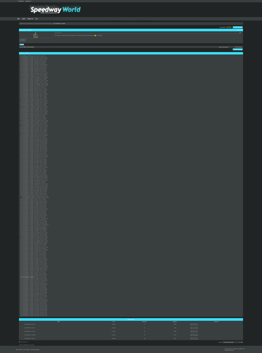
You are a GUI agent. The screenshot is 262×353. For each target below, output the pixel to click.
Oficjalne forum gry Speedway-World (26, 23)
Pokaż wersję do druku (24, 341)
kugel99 (37, 79)
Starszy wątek (23, 47)
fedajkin (37, 81)
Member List (30, 19)
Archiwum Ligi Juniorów (47, 23)
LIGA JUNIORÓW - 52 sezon (29, 327)
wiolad (37, 104)
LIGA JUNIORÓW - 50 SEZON (30, 335)
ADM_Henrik (38, 73)
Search (23, 19)
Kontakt (20, 349)
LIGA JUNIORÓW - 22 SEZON (25, 55)
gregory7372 (38, 80)
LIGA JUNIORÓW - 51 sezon (29, 331)
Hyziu (37, 200)
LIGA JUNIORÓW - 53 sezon (29, 324)
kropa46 (37, 124)
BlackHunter (38, 111)
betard (37, 88)
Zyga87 (37, 62)
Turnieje (35, 23)
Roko (37, 63)
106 (144, 338)
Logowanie (21, 1)
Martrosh (37, 117)
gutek (37, 69)
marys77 (37, 74)
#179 (240, 32)
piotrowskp (38, 85)
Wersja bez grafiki (35, 349)
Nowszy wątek (30, 47)
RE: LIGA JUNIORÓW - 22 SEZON (27, 57)
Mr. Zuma (38, 89)
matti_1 (37, 96)
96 (144, 331)
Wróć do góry (26, 349)
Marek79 (37, 68)
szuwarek (35, 55)
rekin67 (37, 71)
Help (36, 19)
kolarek (37, 91)
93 (144, 324)
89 (144, 335)
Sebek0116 (38, 103)
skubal (37, 67)
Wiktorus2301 (38, 224)
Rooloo (232, 350)
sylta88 (37, 70)
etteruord (37, 94)
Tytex (37, 115)
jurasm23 (37, 114)
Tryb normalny (239, 29)
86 (144, 327)
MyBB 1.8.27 (242, 348)
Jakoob (37, 60)
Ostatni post (192, 324)
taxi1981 (37, 99)
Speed (37, 212)
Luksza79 (37, 93)
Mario (34, 35)
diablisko (37, 122)
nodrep (37, 157)
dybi (37, 86)
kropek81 (37, 108)
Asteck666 (38, 78)
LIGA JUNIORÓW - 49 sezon (29, 338)
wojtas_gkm (38, 83)
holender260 (38, 84)
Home (18, 19)
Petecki (37, 90)
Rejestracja (28, 1)
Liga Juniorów (39, 23)
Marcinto (37, 110)
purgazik (37, 95)
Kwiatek (37, 105)
